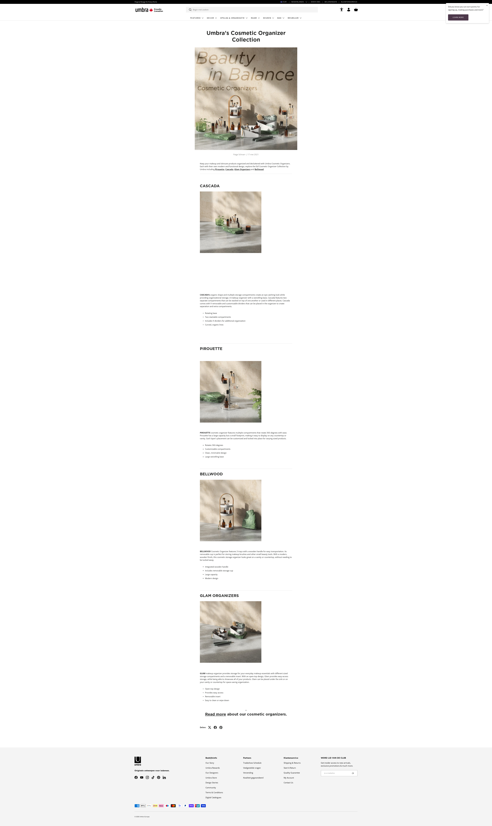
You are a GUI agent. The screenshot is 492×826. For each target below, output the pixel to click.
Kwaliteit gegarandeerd (253, 777)
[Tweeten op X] (209, 727)
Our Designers (212, 772)
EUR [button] (284, 2)
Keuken (267, 18)
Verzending (248, 772)
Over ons (315, 2)
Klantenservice (349, 2)
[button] (356, 9)
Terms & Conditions (214, 792)
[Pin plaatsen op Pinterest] (221, 727)
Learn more (458, 17)
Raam (254, 18)
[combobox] (252, 9)
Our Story (210, 763)
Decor (210, 18)
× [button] (487, 5)
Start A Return (290, 768)
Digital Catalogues (213, 797)
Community (211, 787)
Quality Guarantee (292, 772)
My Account (289, 777)
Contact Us (288, 782)
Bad (279, 18)
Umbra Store (211, 777)
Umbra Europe (144, 817)
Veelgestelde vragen (252, 768)
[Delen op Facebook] (215, 727)
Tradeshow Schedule (252, 763)
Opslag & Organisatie (232, 18)
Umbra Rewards (213, 768)
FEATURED (195, 18)
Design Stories (212, 782)
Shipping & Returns (292, 763)
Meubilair (293, 18)
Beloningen (331, 2)
